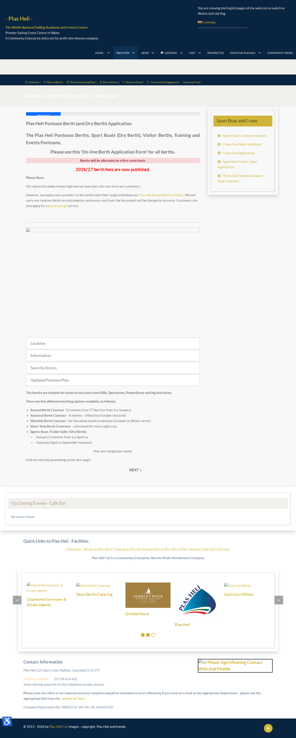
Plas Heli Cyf (58, 726)
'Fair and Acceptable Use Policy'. (161, 195)
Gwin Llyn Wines (238, 594)
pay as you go (57, 206)
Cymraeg (208, 22)
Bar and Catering (216, 549)
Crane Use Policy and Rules (242, 144)
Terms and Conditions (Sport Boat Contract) (240, 178)
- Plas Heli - (19, 18)
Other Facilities (190, 549)
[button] (113, 343)
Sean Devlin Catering (94, 594)
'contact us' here (72, 698)
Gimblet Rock (137, 614)
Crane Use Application (239, 153)
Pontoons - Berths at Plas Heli (89, 549)
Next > (135, 469)
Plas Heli (182, 624)
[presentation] (17, 600)
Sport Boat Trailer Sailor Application (237, 164)
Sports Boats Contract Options (245, 136)
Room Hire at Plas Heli (161, 549)
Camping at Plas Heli (128, 549)
